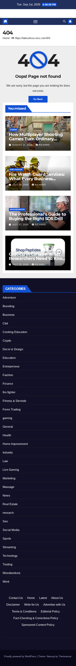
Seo (5, 521)
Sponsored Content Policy (38, 624)
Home (6, 38)
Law (5, 461)
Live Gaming (11, 469)
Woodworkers (17, 209)
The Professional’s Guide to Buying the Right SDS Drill (37, 216)
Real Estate (10, 504)
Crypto (7, 340)
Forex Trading (12, 409)
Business (9, 314)
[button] (64, 21)
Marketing (9, 478)
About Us (57, 597)
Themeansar (65, 656)
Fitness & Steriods (14, 400)
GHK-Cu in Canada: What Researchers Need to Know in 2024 (37, 258)
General (8, 426)
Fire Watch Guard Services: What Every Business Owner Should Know (37, 179)
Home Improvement (15, 443)
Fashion (8, 375)
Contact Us (16, 597)
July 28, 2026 (20, 185)
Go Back (38, 99)
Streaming (9, 547)
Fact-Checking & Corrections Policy (35, 618)
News (6, 495)
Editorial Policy (50, 611)
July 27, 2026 (20, 224)
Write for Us (31, 604)
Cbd (5, 323)
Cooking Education (15, 332)
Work (6, 581)
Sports (7, 538)
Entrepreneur (11, 366)
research (8, 512)
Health (7, 435)
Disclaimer (13, 604)
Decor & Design (13, 349)
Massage (8, 486)
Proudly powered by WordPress (20, 656)
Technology (10, 555)
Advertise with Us (54, 604)
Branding (8, 306)
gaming (13, 130)
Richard (44, 145)
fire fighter (16, 170)
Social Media (11, 529)
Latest (43, 597)
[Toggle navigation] (35, 21)
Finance (8, 383)
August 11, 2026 (22, 145)
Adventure (9, 297)
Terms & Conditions (24, 611)
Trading (7, 564)
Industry (8, 452)
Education (9, 357)
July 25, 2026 (20, 264)
